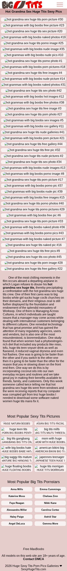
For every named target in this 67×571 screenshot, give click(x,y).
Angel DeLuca (17, 523)
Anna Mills (17, 489)
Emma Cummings (50, 489)
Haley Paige (17, 516)
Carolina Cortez (50, 509)
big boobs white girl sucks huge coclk (30, 296)
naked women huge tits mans (31, 399)
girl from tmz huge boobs (38, 394)
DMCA (39, 559)
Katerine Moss (17, 496)
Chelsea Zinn (50, 496)
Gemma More (50, 523)
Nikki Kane (50, 503)
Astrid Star (50, 516)
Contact (28, 559)
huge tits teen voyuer (22, 347)
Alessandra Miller (17, 509)
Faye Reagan (16, 503)
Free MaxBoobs (33, 549)
